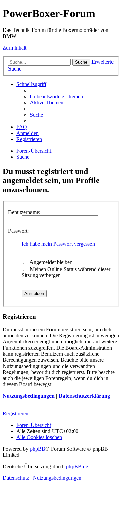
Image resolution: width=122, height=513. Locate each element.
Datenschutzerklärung (84, 396)
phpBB (37, 449)
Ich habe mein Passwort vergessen (58, 244)
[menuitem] (56, 96)
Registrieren (15, 413)
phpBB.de (77, 466)
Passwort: (18, 231)
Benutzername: (24, 212)
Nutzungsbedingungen (29, 396)
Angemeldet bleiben (50, 262)
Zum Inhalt (14, 48)
